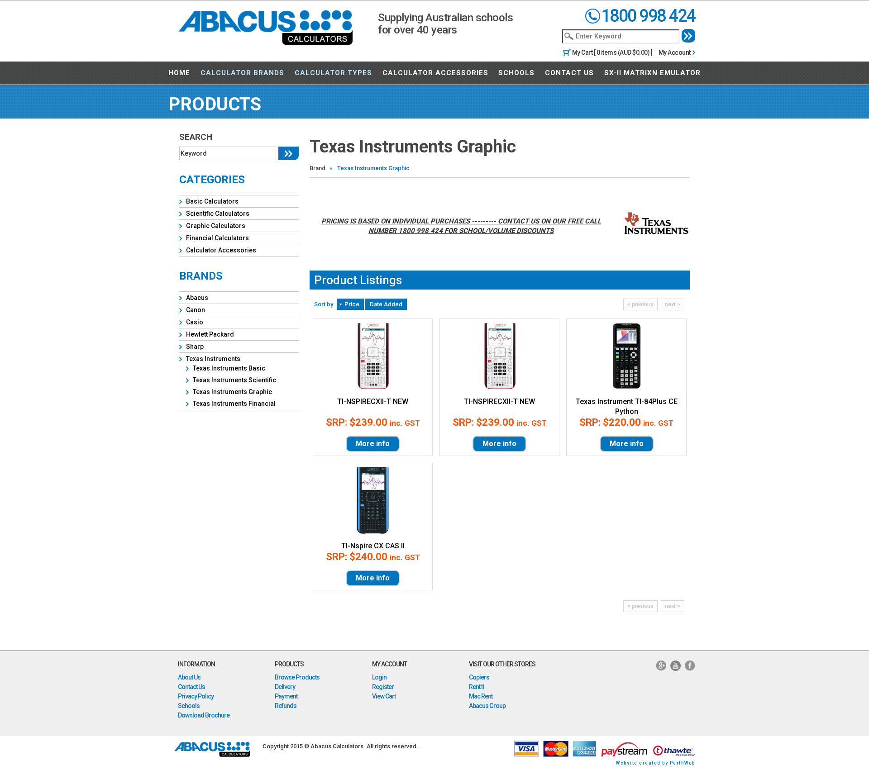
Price (351, 304)
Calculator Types (333, 73)
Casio (194, 322)
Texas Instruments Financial (234, 403)
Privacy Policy (196, 696)
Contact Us (569, 73)
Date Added (386, 304)
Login (379, 677)
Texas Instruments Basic (229, 368)
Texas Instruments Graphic (232, 391)
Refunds (285, 705)
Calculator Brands (242, 73)
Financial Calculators (217, 238)
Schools (516, 73)
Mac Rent (480, 696)
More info (373, 443)
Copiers (479, 677)
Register (383, 686)
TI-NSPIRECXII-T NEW (372, 401)
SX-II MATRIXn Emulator (652, 73)
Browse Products (297, 677)
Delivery (285, 686)
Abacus (197, 297)
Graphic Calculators (215, 225)
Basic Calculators (212, 201)
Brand (317, 168)
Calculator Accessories (435, 73)
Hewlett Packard (210, 334)
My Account (675, 52)
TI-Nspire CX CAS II (373, 546)
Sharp (195, 346)
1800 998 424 (648, 16)
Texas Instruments (213, 358)
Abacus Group (487, 705)
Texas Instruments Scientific (234, 380)
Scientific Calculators (217, 213)
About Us (189, 677)
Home (179, 73)
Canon (195, 310)
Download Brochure (203, 715)
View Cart (384, 696)
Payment (286, 696)
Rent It (476, 686)
